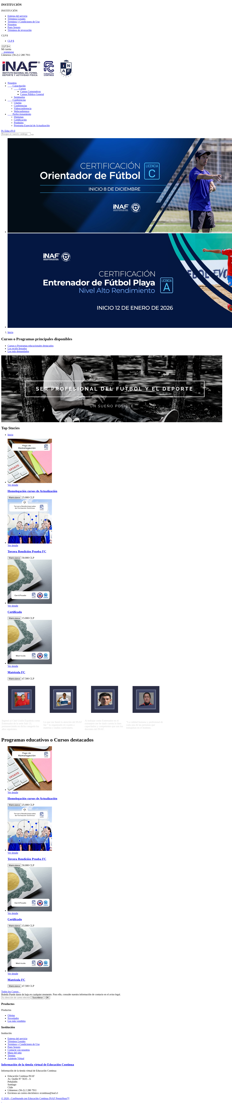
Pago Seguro (14, 27)
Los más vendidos (17, 1021)
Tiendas (11, 1055)
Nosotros (12, 24)
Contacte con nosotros (19, 1050)
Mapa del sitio (15, 1052)
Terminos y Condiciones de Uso (24, 21)
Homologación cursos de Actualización (32, 491)
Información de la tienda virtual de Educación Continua (37, 1064)
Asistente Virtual (16, 1058)
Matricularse (14, 497)
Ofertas (11, 1015)
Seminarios (19, 97)
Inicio (10, 434)
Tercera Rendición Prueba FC (27, 551)
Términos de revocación (20, 30)
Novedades (13, 1018)
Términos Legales (16, 18)
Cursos (20, 88)
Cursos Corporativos (30, 91)
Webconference (21, 111)
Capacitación (17, 85)
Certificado (15, 612)
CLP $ (11, 41)
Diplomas (19, 117)
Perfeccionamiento (19, 114)
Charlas (17, 102)
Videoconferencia (22, 108)
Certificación (20, 119)
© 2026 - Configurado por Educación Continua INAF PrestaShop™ (35, 1098)
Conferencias (17, 100)
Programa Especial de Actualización (32, 125)
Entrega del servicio (17, 16)
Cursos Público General (32, 94)
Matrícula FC (16, 672)
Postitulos (19, 122)
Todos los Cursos (10, 991)
